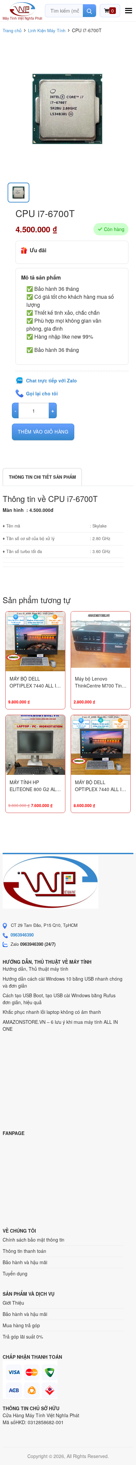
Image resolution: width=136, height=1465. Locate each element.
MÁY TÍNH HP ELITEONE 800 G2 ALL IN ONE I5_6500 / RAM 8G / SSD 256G (34, 786)
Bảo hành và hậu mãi (25, 1262)
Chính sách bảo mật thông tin (33, 1239)
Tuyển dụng (15, 1273)
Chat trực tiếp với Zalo (51, 380)
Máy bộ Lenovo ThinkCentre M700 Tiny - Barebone (99, 682)
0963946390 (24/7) (37, 944)
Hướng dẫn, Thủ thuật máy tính (35, 968)
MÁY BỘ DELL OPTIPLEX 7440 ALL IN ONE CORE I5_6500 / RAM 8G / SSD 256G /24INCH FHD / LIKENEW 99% (100, 786)
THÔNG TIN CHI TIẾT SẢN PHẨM (42, 477)
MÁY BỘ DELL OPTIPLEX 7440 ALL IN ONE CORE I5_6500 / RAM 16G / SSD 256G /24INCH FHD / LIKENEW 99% (34, 682)
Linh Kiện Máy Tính (46, 30)
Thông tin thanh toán (24, 1251)
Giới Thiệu (13, 1302)
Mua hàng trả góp (21, 1325)
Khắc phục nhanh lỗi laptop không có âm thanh (52, 1012)
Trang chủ (12, 30)
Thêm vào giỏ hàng (43, 431)
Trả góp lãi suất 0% (23, 1336)
